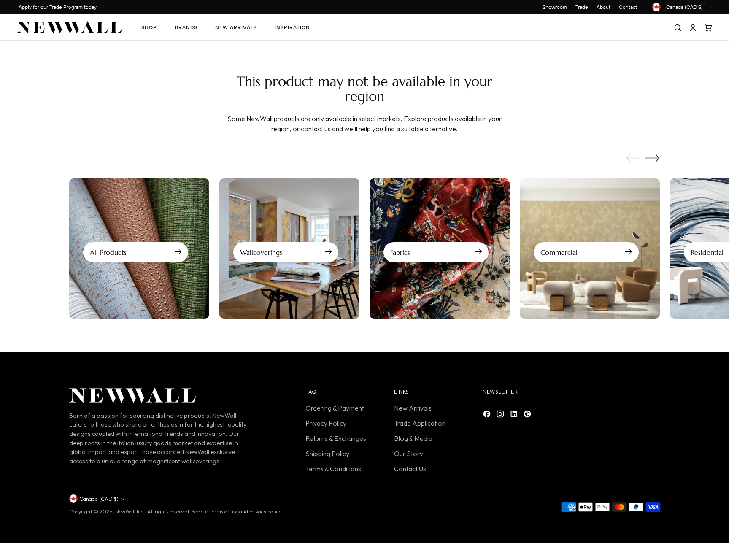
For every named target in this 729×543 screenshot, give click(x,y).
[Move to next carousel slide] (652, 158)
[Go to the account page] (692, 27)
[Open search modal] (677, 27)
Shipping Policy (327, 453)
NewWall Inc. (130, 511)
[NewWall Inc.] (69, 27)
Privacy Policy (325, 423)
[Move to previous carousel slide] (633, 158)
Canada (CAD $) (684, 7)
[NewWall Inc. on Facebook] (488, 415)
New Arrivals (413, 408)
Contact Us (410, 469)
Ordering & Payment (334, 408)
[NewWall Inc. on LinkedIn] (515, 415)
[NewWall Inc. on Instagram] (501, 415)
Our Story (408, 453)
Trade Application (420, 423)
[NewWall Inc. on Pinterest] (528, 415)
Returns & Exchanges (335, 438)
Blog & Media (413, 438)
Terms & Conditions (333, 469)
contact (312, 128)
